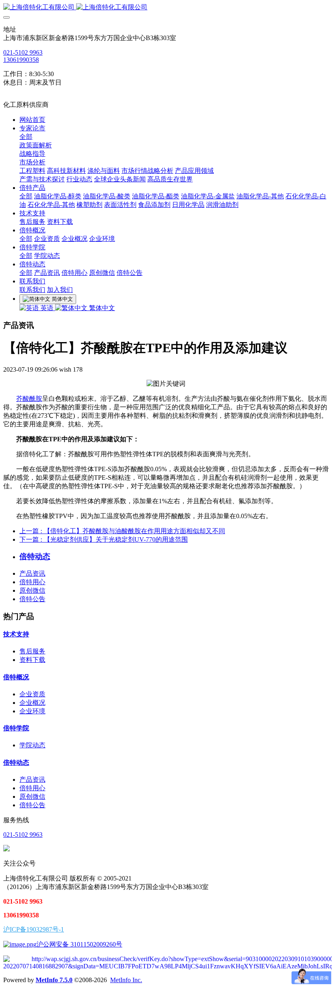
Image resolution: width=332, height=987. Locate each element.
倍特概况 (16, 677)
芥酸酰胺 (29, 398)
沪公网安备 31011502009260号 (79, 944)
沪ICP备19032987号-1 (33, 929)
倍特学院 (16, 728)
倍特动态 (16, 762)
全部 (25, 136)
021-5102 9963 (23, 52)
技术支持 (16, 634)
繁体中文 (101, 307)
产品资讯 (32, 573)
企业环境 (32, 711)
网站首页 (32, 119)
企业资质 (32, 694)
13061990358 (21, 59)
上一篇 (122, 531)
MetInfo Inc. (126, 979)
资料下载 (32, 659)
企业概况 (32, 702)
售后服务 (32, 651)
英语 (47, 307)
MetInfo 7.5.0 (54, 979)
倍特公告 (32, 599)
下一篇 (103, 539)
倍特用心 (32, 582)
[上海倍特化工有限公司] (166, 7)
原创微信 (32, 590)
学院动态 (32, 745)
